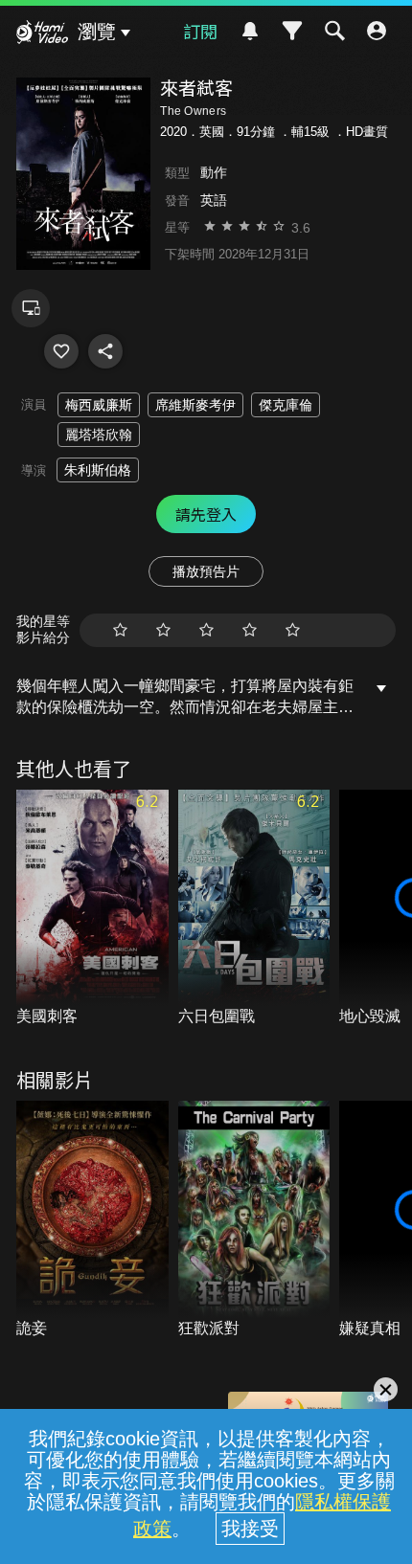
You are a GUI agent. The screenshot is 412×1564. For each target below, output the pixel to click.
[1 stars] (120, 630)
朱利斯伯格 (97, 470)
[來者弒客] (61, 351)
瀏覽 (97, 31)
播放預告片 (206, 571)
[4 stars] (249, 630)
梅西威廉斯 (98, 405)
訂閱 (200, 30)
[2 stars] (163, 630)
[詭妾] (92, 1220)
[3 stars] (206, 630)
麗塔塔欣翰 (98, 434)
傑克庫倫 (285, 405)
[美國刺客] (92, 909)
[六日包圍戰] (254, 909)
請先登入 (206, 514)
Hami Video (42, 34)
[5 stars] (292, 630)
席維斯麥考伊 (195, 405)
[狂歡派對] (254, 1220)
